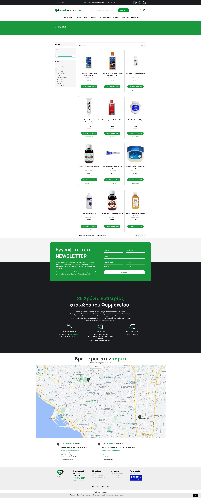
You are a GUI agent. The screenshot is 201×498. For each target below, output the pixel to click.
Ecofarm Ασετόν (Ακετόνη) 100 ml (135, 74)
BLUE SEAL (60, 66)
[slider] (56, 56)
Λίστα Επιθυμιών (134, 473)
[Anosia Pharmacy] (68, 10)
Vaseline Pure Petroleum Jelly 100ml (135, 167)
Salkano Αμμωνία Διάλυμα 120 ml (112, 120)
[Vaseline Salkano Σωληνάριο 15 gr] (112, 154)
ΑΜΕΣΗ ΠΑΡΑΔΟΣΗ (132, 331)
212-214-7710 (62, 2)
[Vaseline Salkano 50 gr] (135, 107)
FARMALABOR (61, 74)
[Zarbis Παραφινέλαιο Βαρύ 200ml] (112, 200)
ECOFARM (60, 70)
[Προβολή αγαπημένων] (144, 10)
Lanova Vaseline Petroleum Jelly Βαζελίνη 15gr (89, 120)
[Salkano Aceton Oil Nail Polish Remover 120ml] (112, 61)
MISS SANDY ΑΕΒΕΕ (62, 78)
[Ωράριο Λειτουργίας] (140, 2)
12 (137, 45)
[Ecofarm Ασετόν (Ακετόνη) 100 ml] (135, 61)
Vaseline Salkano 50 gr (135, 120)
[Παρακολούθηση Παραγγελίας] (135, 2)
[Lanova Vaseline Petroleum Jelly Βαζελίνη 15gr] (89, 107)
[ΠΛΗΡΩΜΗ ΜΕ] (100, 326)
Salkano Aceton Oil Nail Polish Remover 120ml (112, 74)
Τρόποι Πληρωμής (115, 475)
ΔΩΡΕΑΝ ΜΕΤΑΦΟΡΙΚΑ (69, 331)
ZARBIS (59, 83)
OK (195, 495)
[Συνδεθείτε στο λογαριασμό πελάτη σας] (140, 10)
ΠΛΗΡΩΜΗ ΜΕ (100, 331)
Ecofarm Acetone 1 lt (89, 213)
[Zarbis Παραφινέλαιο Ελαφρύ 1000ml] (135, 200)
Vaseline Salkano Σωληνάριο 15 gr (112, 167)
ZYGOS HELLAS (61, 85)
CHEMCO (60, 68)
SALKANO (60, 81)
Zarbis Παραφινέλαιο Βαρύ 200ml (112, 213)
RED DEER (60, 79)
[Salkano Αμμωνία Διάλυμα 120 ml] (112, 107)
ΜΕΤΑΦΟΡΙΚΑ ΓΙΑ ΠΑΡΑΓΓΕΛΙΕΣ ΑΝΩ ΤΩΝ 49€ (99, 2)
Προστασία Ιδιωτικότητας (98, 477)
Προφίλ (94, 473)
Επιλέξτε (81, 45)
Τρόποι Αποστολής (115, 477)
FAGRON (60, 72)
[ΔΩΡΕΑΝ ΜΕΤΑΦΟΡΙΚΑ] (69, 326)
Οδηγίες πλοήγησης (67, 459)
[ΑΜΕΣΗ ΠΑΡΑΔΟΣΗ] (132, 326)
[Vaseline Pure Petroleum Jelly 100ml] (135, 154)
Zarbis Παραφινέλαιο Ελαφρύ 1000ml (135, 214)
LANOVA (60, 76)
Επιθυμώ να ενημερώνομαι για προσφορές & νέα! (120, 267)
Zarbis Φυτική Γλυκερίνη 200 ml (89, 166)
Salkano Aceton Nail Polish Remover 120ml (89, 74)
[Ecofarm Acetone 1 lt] (89, 200)
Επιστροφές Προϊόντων (117, 473)
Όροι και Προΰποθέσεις (98, 475)
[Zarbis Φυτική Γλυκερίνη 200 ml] (89, 154)
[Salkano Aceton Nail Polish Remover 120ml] (89, 61)
